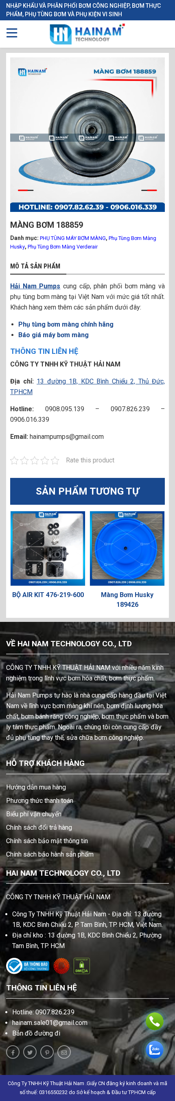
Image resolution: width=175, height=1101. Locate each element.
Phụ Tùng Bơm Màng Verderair (63, 247)
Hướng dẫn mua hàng (36, 787)
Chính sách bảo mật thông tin (47, 841)
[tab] (38, 267)
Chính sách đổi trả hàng (39, 827)
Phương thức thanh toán (39, 800)
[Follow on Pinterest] (47, 1052)
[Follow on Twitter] (30, 1052)
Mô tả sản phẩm (35, 266)
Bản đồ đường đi (36, 1033)
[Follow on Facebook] (13, 1052)
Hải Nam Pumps (35, 286)
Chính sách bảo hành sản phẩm (50, 854)
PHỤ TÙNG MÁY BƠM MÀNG (73, 238)
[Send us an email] (64, 1052)
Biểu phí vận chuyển (33, 814)
